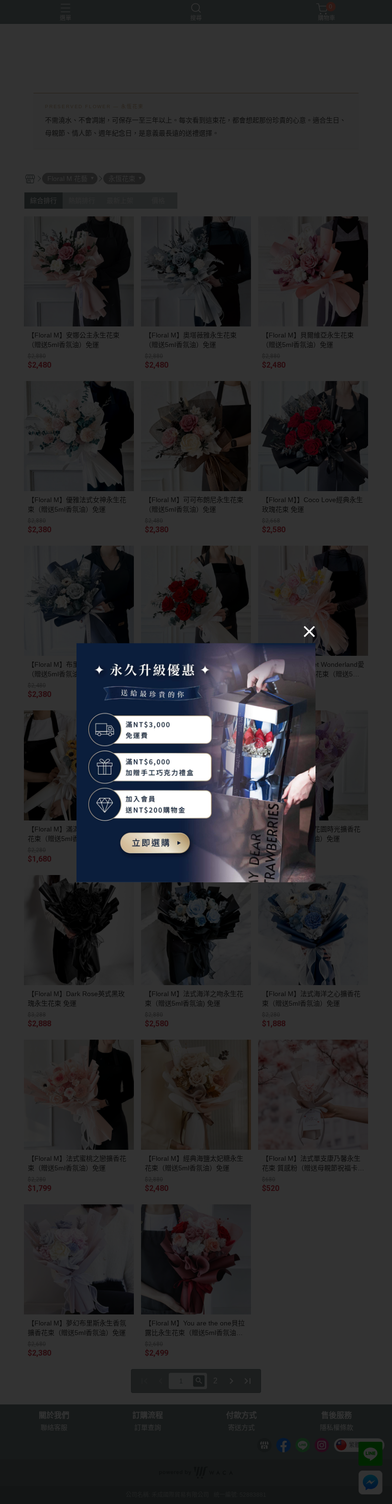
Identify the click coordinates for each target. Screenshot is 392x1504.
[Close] (309, 631)
